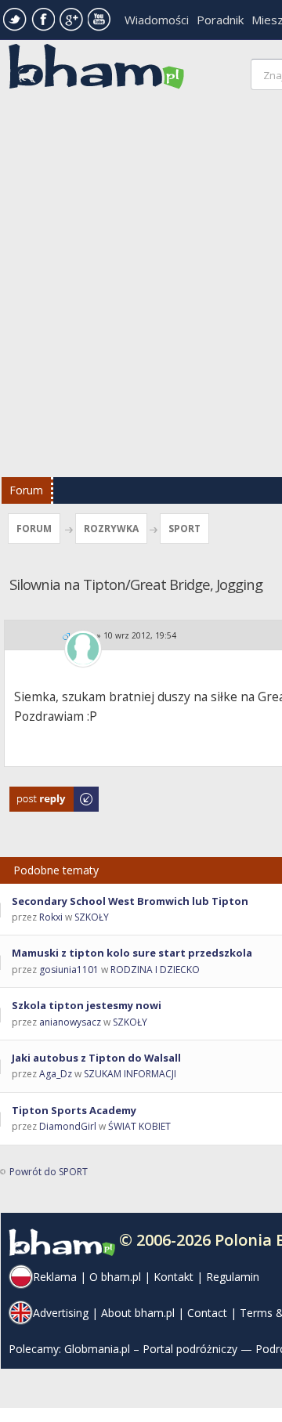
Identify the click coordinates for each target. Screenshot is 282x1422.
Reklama (55, 1276)
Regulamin (232, 1276)
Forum (26, 490)
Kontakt (173, 1276)
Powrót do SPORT (48, 1171)
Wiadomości (157, 19)
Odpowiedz (35, 794)
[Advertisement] (141, 288)
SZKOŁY (91, 917)
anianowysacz (70, 1022)
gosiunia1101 (69, 969)
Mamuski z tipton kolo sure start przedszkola (132, 953)
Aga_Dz (55, 1073)
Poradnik (220, 19)
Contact (207, 1312)
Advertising (61, 1312)
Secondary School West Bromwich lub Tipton (130, 901)
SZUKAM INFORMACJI (130, 1073)
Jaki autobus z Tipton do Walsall (96, 1058)
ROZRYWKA (111, 528)
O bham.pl (115, 1276)
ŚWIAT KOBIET (139, 1126)
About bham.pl (138, 1312)
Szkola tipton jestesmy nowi (86, 1005)
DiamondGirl (67, 1126)
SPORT (184, 528)
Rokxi (51, 917)
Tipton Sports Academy (74, 1110)
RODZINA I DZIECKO (155, 969)
